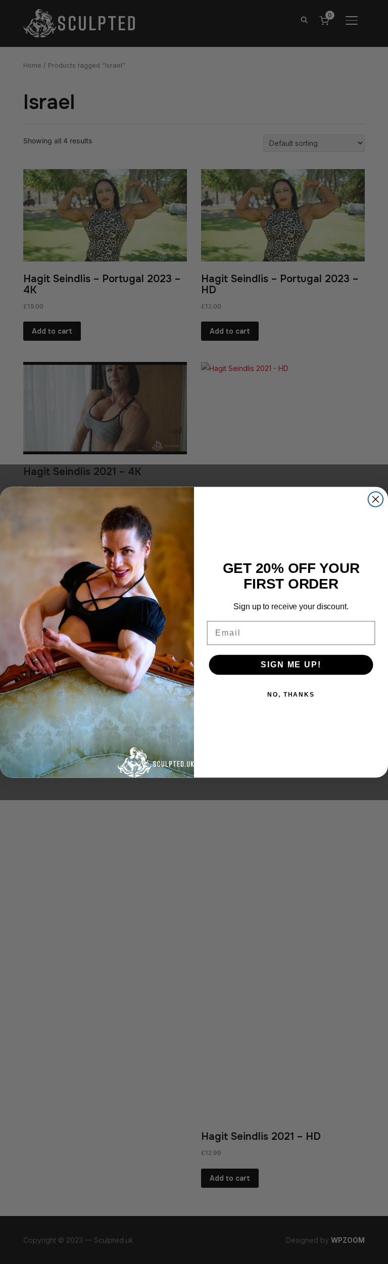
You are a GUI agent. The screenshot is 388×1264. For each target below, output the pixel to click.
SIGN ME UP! (291, 664)
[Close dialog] (375, 499)
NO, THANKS (291, 694)
